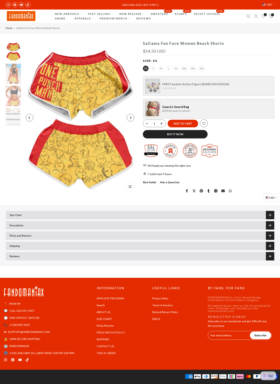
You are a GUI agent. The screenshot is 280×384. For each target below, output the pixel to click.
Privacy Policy (160, 298)
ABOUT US (103, 312)
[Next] (130, 117)
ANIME (60, 18)
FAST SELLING (99, 13)
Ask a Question (169, 182)
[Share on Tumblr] (208, 191)
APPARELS (82, 18)
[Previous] (29, 117)
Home (9, 28)
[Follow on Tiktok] (27, 4)
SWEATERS (161, 13)
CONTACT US (105, 346)
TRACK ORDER (106, 353)
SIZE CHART (104, 319)
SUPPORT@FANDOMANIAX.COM (29, 331)
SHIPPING (103, 339)
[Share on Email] (223, 191)
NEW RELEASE (130, 13)
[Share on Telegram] (216, 191)
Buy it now (175, 134)
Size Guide (149, 182)
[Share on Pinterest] (201, 191)
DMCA (156, 319)
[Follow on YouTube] (21, 4)
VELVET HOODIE (208, 13)
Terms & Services (162, 305)
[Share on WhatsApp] (230, 191)
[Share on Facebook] (187, 191)
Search (101, 305)
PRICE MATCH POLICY (111, 332)
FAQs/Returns (105, 325)
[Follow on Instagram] (8, 4)
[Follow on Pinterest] (15, 4)
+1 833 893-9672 (19, 324)
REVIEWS (143, 18)
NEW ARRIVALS (67, 13)
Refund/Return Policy (165, 312)
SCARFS (182, 13)
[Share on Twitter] (194, 191)
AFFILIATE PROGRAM (110, 298)
